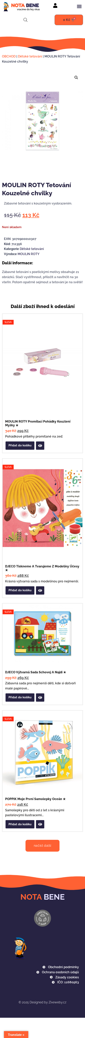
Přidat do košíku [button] (19, 445)
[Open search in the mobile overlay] (25, 20)
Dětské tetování (30, 56)
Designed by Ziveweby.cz (42, 1002)
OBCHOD (9, 56)
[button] (79, 6)
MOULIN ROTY (29, 254)
